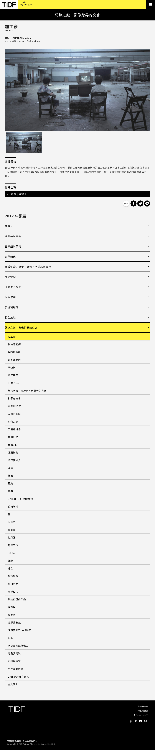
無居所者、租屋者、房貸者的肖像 (27, 390)
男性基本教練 (15, 669)
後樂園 (12, 615)
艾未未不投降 (13, 287)
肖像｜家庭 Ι (18, 194)
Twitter (135, 721)
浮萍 (10, 468)
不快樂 (12, 367)
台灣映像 (10, 256)
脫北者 (12, 522)
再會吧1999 (15, 406)
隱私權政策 (143, 710)
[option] (77, 90)
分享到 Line (147, 203)
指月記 (12, 537)
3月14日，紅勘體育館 (20, 499)
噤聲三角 (13, 545)
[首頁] (9, 4)
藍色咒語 (13, 421)
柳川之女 (13, 584)
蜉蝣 (10, 560)
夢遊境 (12, 607)
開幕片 (9, 226)
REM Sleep (14, 383)
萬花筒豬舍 (14, 460)
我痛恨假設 (14, 352)
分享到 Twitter (140, 203)
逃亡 (10, 568)
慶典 (10, 491)
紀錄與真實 (14, 661)
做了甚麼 (13, 375)
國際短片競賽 (13, 246)
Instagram (145, 721)
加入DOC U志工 (141, 715)
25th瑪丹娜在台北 (18, 676)
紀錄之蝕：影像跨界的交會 (21, 327)
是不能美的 (14, 360)
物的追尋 (13, 437)
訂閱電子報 (143, 706)
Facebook (131, 721)
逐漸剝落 (13, 452)
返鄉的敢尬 (14, 622)
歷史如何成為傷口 (18, 645)
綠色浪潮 (10, 297)
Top (145, 733)
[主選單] (150, 4)
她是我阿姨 (14, 653)
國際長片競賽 (13, 236)
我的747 (13, 445)
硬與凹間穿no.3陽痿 (19, 630)
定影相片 (13, 591)
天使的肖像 (14, 429)
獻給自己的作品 (17, 599)
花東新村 (13, 506)
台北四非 (13, 684)
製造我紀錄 (11, 307)
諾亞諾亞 (13, 576)
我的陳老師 (14, 344)
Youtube (140, 721)
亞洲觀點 (10, 277)
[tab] (77, 194)
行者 (10, 638)
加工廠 (12, 336)
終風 (10, 475)
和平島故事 (14, 398)
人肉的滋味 (14, 414)
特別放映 (10, 317)
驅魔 (10, 483)
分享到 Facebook (133, 203)
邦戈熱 (12, 530)
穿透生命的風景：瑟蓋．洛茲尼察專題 (28, 266)
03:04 (11, 553)
